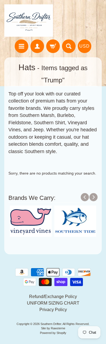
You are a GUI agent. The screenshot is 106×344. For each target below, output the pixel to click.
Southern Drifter (50, 324)
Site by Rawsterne (53, 328)
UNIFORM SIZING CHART (53, 303)
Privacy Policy (53, 309)
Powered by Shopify (53, 332)
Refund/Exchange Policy (53, 296)
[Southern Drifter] (28, 20)
